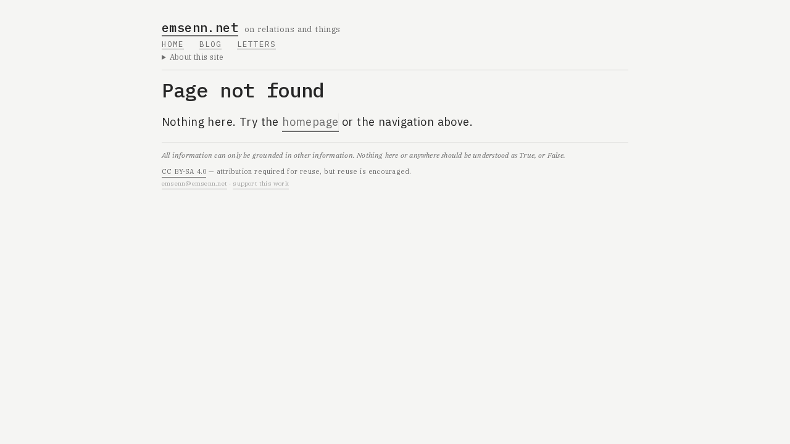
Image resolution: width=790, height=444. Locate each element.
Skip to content (203, 18)
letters (256, 44)
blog (210, 44)
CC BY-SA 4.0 (184, 171)
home (173, 44)
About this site (196, 57)
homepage (310, 122)
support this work (261, 183)
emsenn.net (200, 27)
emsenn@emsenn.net (194, 183)
